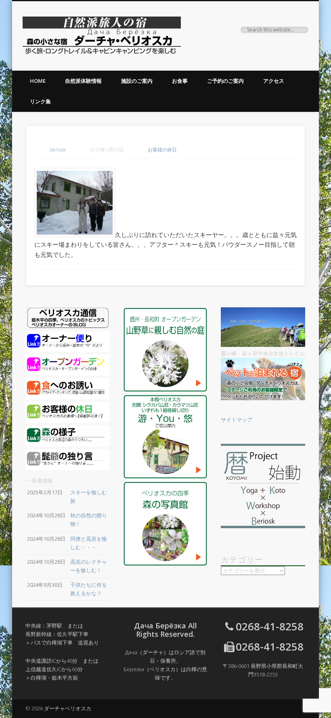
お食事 (180, 80)
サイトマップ (236, 419)
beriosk (58, 149)
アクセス (273, 80)
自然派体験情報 (83, 80)
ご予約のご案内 (225, 80)
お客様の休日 (162, 149)
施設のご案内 (137, 80)
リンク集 (40, 101)
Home (38, 80)
